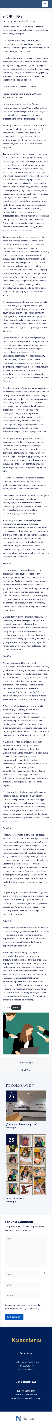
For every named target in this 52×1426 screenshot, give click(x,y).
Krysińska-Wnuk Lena (12, 97)
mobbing (6, 1007)
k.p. (4, 553)
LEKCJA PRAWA (15, 1198)
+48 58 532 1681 (28, 1391)
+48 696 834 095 (29, 1394)
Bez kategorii (9, 21)
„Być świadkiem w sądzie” (21, 1124)
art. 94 (45, 391)
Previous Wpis (26, 1062)
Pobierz (16, 1007)
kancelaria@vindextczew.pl (29, 1398)
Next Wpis (26, 1070)
